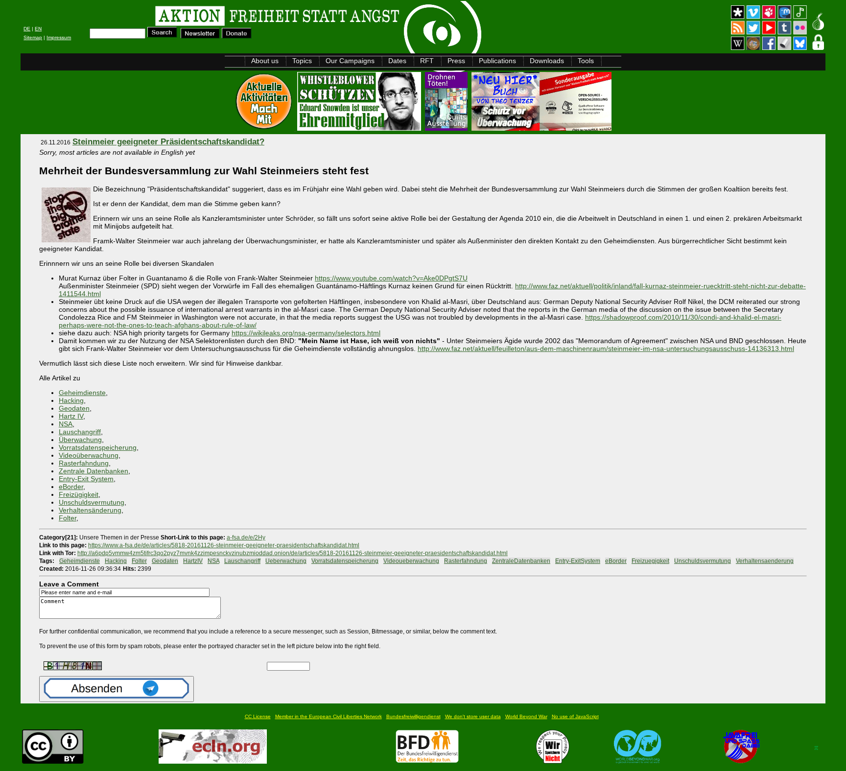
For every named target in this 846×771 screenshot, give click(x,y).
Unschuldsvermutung (91, 502)
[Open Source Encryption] (541, 128)
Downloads (547, 61)
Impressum (59, 37)
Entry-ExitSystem (577, 561)
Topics (302, 61)
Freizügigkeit (78, 494)
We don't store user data (473, 716)
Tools (586, 61)
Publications (497, 61)
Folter (67, 518)
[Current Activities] (265, 128)
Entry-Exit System (86, 479)
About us (265, 61)
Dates (397, 61)
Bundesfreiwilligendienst (413, 716)
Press (456, 61)
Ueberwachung (285, 561)
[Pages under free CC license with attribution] (53, 761)
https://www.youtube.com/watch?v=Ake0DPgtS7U (391, 278)
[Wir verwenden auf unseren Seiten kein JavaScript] (741, 761)
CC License (258, 716)
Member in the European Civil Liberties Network (328, 716)
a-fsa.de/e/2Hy (246, 537)
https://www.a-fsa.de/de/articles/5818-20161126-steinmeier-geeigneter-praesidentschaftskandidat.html (223, 545)
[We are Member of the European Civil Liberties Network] (213, 761)
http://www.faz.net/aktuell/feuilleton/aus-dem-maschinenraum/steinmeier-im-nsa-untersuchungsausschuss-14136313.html (606, 348)
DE (27, 28)
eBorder (71, 487)
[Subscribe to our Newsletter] (200, 36)
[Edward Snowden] (360, 128)
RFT (427, 61)
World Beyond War (526, 716)
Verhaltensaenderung (765, 561)
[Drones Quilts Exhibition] (447, 128)
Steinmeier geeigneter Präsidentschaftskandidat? (168, 141)
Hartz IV (71, 416)
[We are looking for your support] (427, 761)
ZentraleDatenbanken (521, 561)
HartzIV (193, 561)
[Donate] (237, 36)
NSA (65, 424)
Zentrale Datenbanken (93, 471)
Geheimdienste (82, 393)
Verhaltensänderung (90, 510)
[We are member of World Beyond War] (637, 761)
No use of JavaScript (575, 716)
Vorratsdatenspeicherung (98, 447)
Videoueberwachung (411, 561)
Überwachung (80, 440)
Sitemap (33, 37)
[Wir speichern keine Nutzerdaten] (553, 761)
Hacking (71, 400)
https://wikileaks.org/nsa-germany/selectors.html (306, 333)
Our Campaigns (350, 61)
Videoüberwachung (88, 455)
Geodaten (74, 408)
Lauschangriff (80, 432)
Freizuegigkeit (650, 561)
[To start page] (144, 17)
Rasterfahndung (84, 463)
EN (38, 28)
